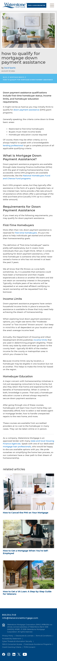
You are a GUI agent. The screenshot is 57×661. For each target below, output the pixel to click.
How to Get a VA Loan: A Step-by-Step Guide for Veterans (27, 592)
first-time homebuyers (26, 233)
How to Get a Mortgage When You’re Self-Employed (26, 551)
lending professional (13, 145)
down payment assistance (26, 110)
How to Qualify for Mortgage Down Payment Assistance (28, 79)
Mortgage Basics (17, 77)
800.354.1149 (9, 615)
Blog (5, 77)
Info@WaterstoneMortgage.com (20, 618)
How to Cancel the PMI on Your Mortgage (25, 512)
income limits (40, 340)
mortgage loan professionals (17, 446)
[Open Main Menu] (52, 5)
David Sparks (9, 68)
